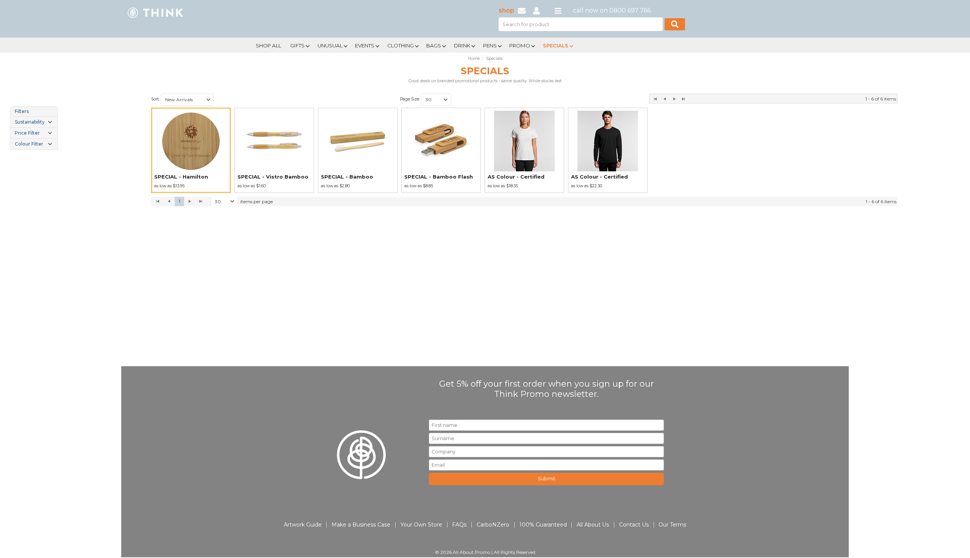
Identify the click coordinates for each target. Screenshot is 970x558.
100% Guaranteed (543, 524)
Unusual (330, 45)
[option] (191, 150)
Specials (555, 45)
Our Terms (672, 524)
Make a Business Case (361, 524)
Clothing (400, 45)
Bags (433, 45)
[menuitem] (268, 45)
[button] (208, 99)
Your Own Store (421, 524)
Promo (519, 45)
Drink (462, 45)
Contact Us (634, 524)
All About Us (593, 524)
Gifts (297, 45)
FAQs (459, 524)
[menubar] (459, 45)
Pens (490, 45)
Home (474, 58)
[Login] (536, 10)
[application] (524, 202)
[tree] (34, 128)
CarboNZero (493, 524)
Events (364, 45)
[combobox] (187, 100)
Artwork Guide (303, 524)
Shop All (268, 45)
